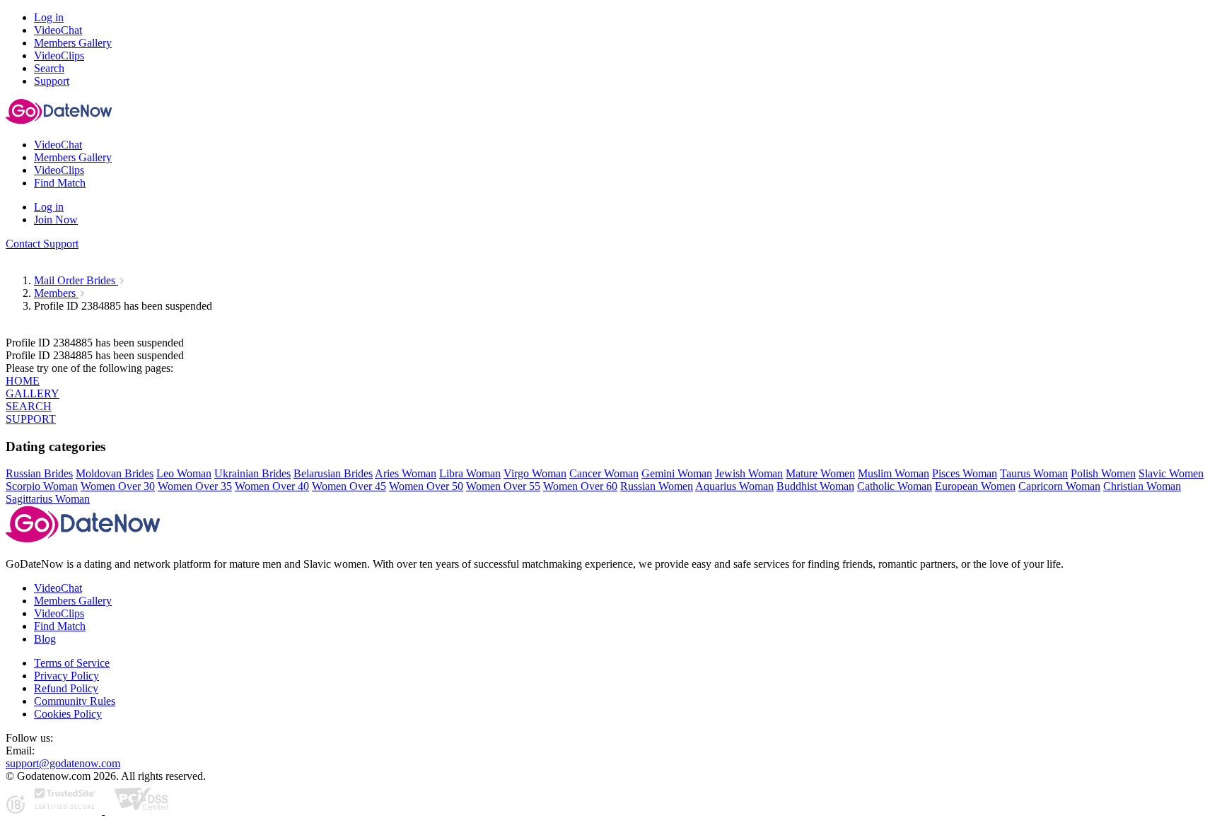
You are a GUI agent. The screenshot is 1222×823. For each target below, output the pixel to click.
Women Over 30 (118, 486)
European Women (975, 486)
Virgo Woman (535, 473)
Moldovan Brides (114, 473)
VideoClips (59, 613)
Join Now (56, 220)
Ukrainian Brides (252, 473)
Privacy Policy (66, 676)
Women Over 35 (195, 486)
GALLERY (32, 393)
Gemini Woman (676, 473)
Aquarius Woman (734, 486)
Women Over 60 (580, 486)
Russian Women (656, 486)
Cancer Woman (604, 473)
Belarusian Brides (333, 473)
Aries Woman (405, 473)
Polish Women (1103, 473)
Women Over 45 (349, 486)
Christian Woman (1142, 486)
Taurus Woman (1034, 473)
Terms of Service (72, 663)
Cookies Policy (68, 714)
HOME (23, 381)
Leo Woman (183, 473)
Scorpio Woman (42, 486)
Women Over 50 (426, 486)
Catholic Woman (894, 486)
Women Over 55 (503, 486)
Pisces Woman (964, 473)
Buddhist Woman (815, 486)
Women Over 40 (272, 486)
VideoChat (58, 588)
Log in (49, 17)
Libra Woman (470, 473)
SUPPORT (31, 419)
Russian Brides (39, 473)
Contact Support (42, 244)
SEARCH (29, 406)
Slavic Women (1171, 473)
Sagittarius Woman (48, 499)
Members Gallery (73, 601)
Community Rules (74, 701)
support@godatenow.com (63, 763)
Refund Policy (66, 688)
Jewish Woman (749, 473)
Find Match (60, 626)
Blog (45, 639)
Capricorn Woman (1059, 486)
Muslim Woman (893, 473)
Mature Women (820, 473)
